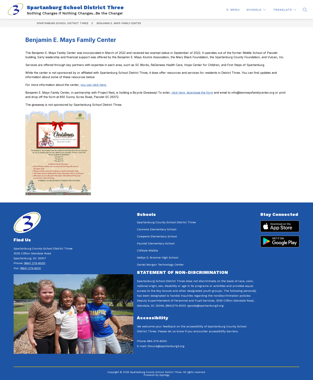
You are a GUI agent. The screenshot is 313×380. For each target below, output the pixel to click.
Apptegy (164, 374)
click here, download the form (192, 92)
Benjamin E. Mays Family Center (119, 23)
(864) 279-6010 (30, 268)
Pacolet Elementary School (156, 243)
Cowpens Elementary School (157, 236)
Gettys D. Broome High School (157, 257)
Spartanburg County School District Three (166, 222)
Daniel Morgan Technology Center (160, 264)
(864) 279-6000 (34, 263)
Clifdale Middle (147, 250)
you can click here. (93, 85)
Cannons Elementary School (156, 229)
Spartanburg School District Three (62, 23)
